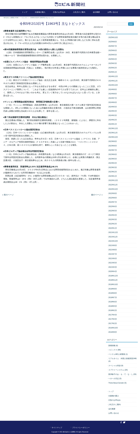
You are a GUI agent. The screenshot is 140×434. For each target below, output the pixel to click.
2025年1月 (112, 72)
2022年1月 (112, 228)
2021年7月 (112, 254)
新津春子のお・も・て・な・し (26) (122, 374)
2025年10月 (113, 37)
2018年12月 (113, 276)
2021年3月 (112, 267)
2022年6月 (112, 206)
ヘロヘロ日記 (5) (114, 378)
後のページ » (97, 195)
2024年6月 (112, 102)
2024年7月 (112, 98)
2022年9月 (112, 193)
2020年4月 (112, 271)
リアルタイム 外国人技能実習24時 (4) (122, 359)
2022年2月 (112, 224)
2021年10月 (113, 241)
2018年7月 (112, 297)
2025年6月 (112, 50)
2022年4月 (112, 215)
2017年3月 (112, 319)
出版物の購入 (113, 396)
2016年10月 (113, 328)
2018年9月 (112, 289)
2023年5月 (112, 159)
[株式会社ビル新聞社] (70, 6)
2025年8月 (112, 42)
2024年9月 (112, 89)
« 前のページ (8, 195)
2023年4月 (112, 163)
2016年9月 (112, 332)
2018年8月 (112, 293)
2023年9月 (112, 141)
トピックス (24, 17)
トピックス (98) (114, 350)
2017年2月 (112, 323)
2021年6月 (112, 258)
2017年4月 (112, 315)
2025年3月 (112, 63)
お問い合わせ (113, 413)
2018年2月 (112, 310)
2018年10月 (113, 284)
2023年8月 (112, 146)
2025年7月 (112, 46)
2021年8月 (112, 250)
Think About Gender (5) (117, 383)
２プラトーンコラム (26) (118, 370)
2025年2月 (112, 68)
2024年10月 (113, 85)
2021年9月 (112, 245)
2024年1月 (112, 124)
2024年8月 (112, 94)
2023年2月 (112, 172)
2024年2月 (112, 120)
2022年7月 (112, 202)
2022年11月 (113, 185)
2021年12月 (113, 232)
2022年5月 (112, 211)
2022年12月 (113, 180)
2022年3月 (112, 219)
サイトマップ (57, 428)
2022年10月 (113, 189)
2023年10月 (113, 137)
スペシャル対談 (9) (115, 366)
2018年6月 (112, 302)
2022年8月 (112, 198)
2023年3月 (112, 167)
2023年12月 (113, 128)
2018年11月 (113, 280)
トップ (111, 391)
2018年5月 (112, 306)
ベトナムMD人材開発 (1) (118, 354)
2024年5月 (112, 107)
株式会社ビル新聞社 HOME (11, 17)
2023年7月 (112, 150)
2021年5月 (112, 263)
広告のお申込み (114, 400)
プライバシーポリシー (81, 428)
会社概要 (111, 409)
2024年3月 (112, 115)
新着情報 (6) (113, 345)
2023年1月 (112, 176)
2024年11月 (113, 81)
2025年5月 (112, 55)
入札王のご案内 (114, 404)
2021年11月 (113, 237)
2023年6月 (112, 154)
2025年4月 (112, 59)
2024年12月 (113, 76)
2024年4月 (112, 111)
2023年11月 (113, 133)
